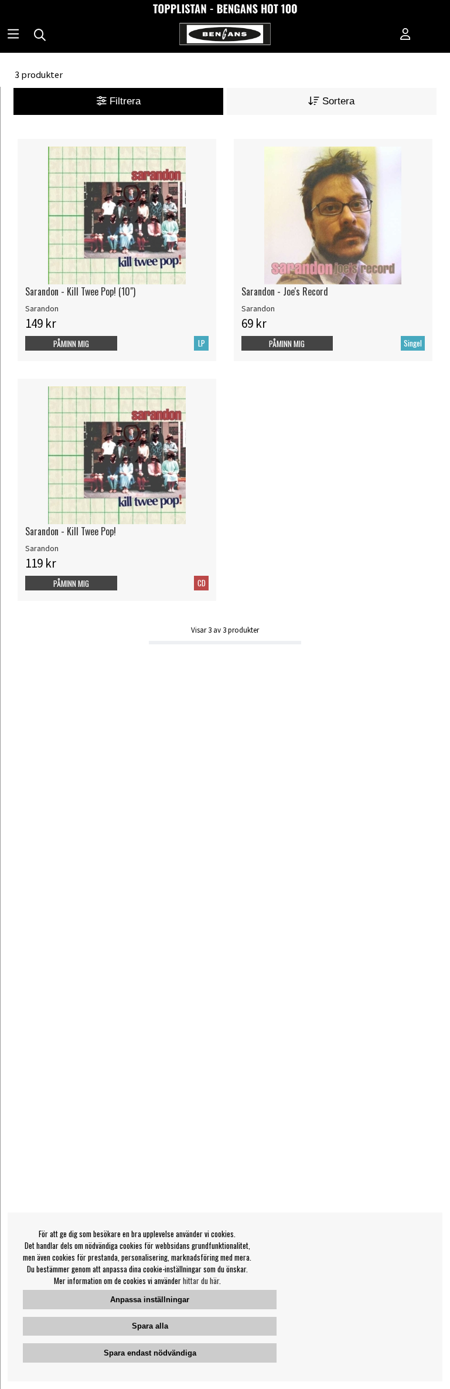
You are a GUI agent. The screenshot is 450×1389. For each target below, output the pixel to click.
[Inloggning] (405, 35)
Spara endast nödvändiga (150, 1353)
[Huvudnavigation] (13, 35)
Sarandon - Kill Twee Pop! (70, 531)
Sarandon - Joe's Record (284, 291)
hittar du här (201, 1280)
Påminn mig (71, 343)
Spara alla (150, 1326)
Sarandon (42, 308)
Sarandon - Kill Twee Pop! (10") (80, 291)
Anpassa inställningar (149, 1299)
